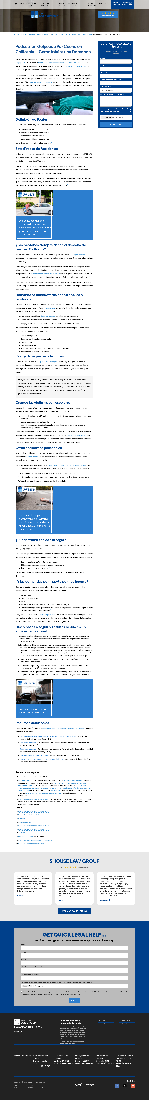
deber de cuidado (48, 316)
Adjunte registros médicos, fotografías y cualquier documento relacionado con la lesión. (115, 111)
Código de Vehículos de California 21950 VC (33, 799)
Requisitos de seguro (25, 837)
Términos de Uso (17, 1086)
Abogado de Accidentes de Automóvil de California (72, 34)
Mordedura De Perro (74, 4)
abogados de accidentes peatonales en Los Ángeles (63, 728)
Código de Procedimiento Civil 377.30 (31, 844)
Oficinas (102, 3)
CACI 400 (21, 819)
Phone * (24, 952)
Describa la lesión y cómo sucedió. (113, 94)
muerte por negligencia (76, 66)
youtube (133, 1085)
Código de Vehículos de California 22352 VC (33, 826)
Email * (102, 65)
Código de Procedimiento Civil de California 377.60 (35, 840)
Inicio (103, 1020)
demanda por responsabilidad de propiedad (67, 465)
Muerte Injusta (62, 4)
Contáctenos (127, 1024)
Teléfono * (104, 72)
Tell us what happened (30, 974)
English (104, 1024)
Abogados (22, 3)
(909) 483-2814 (107, 1063)
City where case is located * (32, 967)
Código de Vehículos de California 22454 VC (33, 829)
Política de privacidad (29, 1086)
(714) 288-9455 (86, 1063)
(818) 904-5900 (66, 1063)
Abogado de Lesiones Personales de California (32, 34)
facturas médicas (45, 63)
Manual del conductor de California (30, 815)
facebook (117, 1085)
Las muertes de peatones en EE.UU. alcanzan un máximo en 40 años (48, 736)
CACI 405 (21, 822)
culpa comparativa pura (48, 361)
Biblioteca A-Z (32, 4)
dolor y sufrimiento (76, 63)
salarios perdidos (60, 63)
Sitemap (51, 1086)
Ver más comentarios (74, 911)
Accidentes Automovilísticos (47, 4)
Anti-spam (42, 1086)
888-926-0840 (120, 4)
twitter (125, 1085)
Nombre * (103, 58)
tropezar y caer (31, 456)
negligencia (20, 63)
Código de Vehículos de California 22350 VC (33, 811)
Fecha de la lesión (106, 87)
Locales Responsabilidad (90, 4)
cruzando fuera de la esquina (40, 82)
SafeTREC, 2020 (56, 791)
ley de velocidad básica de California (45, 273)
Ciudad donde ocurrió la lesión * (112, 80)
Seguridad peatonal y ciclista (74, 780)
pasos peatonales (77, 254)
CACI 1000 (21, 833)
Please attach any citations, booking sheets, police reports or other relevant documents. (56, 982)
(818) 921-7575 (45, 1066)
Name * (23, 945)
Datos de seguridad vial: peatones (34, 755)
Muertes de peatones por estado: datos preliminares (41, 759)
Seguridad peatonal (28, 743)
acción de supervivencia (47, 614)
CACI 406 (28, 822)
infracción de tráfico (76, 435)
